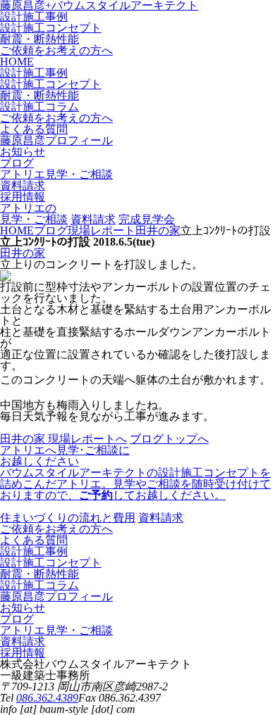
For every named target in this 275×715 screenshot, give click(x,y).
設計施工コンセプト (51, 28)
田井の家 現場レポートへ (63, 439)
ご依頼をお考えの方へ (56, 50)
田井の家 (22, 253)
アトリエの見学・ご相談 (34, 213)
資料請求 (93, 219)
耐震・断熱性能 (39, 39)
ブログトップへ (169, 439)
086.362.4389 (47, 698)
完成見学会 (146, 219)
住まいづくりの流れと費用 (67, 518)
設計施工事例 (34, 17)
